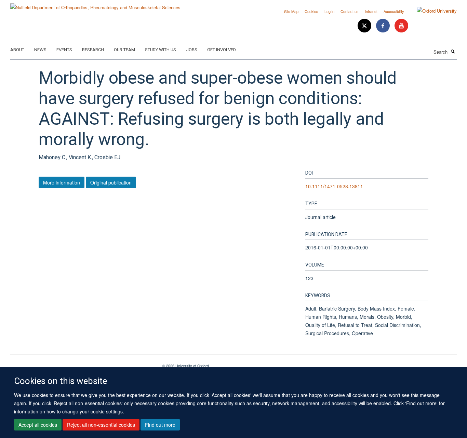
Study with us (160, 49)
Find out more (160, 424)
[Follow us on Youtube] (401, 26)
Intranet (371, 11)
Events (64, 49)
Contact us (350, 11)
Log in (329, 11)
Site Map (291, 11)
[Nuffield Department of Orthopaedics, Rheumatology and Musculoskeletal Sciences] (95, 5)
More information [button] (61, 182)
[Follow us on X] (365, 26)
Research (93, 49)
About (17, 49)
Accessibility (394, 11)
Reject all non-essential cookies (101, 424)
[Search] (453, 51)
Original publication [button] (111, 182)
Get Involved (221, 49)
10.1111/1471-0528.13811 (334, 186)
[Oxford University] (431, 11)
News (40, 49)
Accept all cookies (37, 424)
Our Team (124, 49)
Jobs (191, 49)
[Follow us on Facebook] (383, 26)
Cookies (311, 11)
